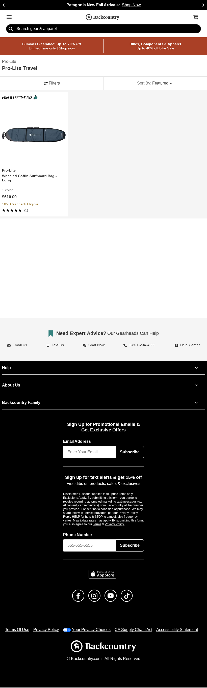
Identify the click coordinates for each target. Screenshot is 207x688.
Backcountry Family (21, 402)
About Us (11, 385)
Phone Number (77, 535)
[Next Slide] (203, 5)
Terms (104, 524)
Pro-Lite (9, 61)
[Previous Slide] (3, 5)
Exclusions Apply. (75, 498)
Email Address (77, 441)
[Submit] (11, 29)
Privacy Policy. (121, 524)
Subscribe (130, 452)
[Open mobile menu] (9, 17)
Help (6, 368)
